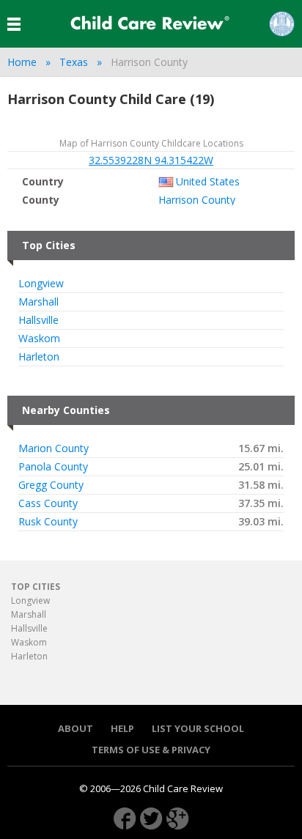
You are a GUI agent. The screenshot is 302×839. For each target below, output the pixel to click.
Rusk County (48, 522)
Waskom (39, 338)
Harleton (38, 357)
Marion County (53, 448)
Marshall (38, 302)
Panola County (53, 467)
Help (122, 728)
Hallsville (38, 320)
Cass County (48, 503)
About (75, 728)
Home (22, 62)
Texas (73, 62)
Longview (41, 283)
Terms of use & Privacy (151, 750)
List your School (198, 728)
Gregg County (51, 485)
